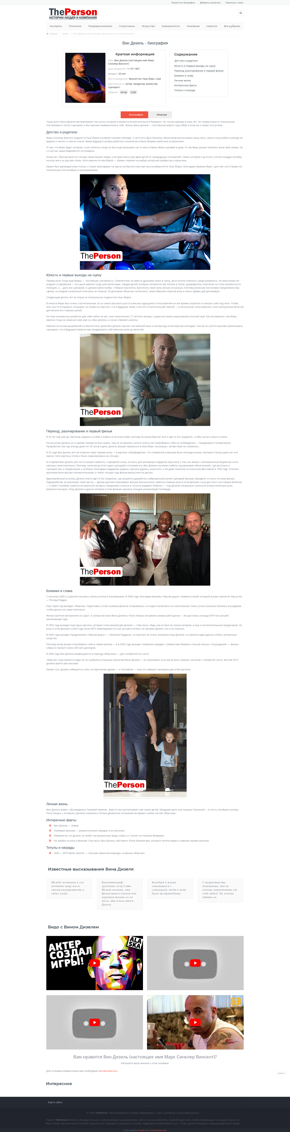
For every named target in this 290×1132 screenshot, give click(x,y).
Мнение (162, 114)
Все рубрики (232, 26)
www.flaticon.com (158, 1130)
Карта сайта (55, 1102)
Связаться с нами (234, 2)
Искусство (148, 26)
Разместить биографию (183, 2)
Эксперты (56, 26)
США (133, 92)
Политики (75, 26)
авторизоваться (108, 1070)
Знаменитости (171, 26)
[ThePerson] (73, 13)
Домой (54, 33)
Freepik (141, 1130)
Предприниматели (100, 26)
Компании (193, 26)
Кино (65, 33)
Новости (212, 26)
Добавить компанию (210, 2)
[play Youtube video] (94, 963)
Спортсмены (127, 26)
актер (123, 92)
